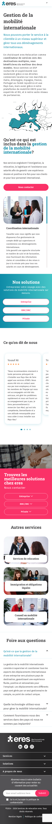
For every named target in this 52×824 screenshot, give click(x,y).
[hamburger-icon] (47, 3)
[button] (21, 429)
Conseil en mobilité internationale (26, 617)
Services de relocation (26, 558)
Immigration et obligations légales (26, 586)
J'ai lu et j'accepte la (24, 801)
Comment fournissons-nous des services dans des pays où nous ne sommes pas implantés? (23, 719)
